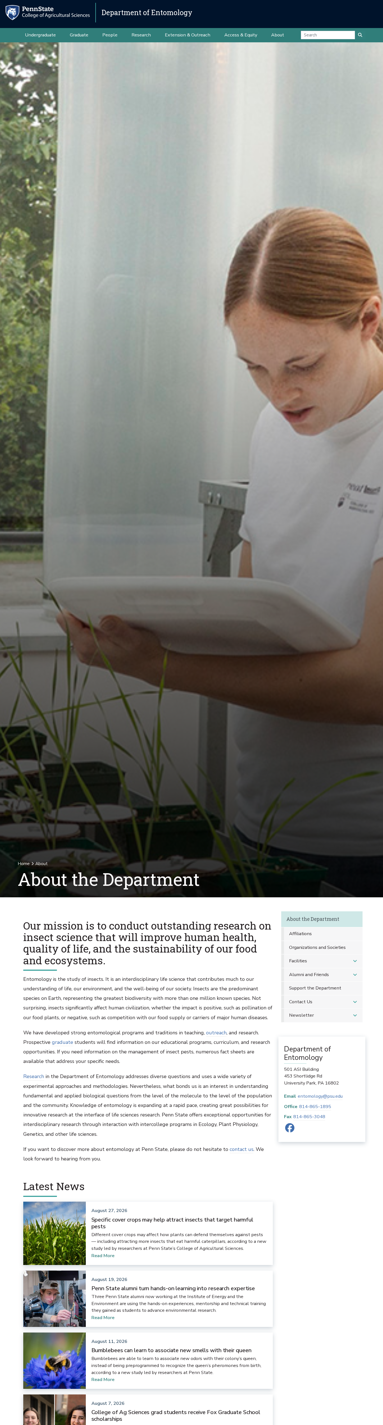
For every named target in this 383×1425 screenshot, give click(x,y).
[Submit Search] (360, 35)
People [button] (109, 35)
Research (33, 1076)
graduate (62, 1042)
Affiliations (300, 933)
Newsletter (301, 1015)
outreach (216, 1032)
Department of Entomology (146, 12)
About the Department (312, 919)
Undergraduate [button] (40, 35)
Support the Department (315, 988)
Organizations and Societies (317, 947)
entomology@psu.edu (320, 1096)
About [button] (277, 35)
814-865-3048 (309, 1116)
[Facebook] (290, 1130)
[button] (355, 961)
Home (24, 863)
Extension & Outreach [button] (187, 35)
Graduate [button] (79, 35)
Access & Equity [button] (240, 35)
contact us (241, 1149)
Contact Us (300, 1001)
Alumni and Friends (309, 974)
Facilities (298, 961)
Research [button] (141, 35)
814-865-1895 (315, 1106)
